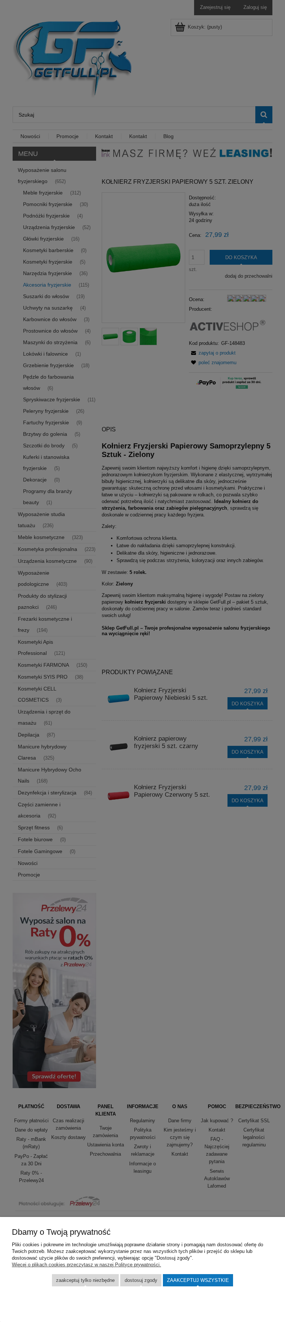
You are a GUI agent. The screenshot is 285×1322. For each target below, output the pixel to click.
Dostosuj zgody (141, 1280)
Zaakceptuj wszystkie (198, 1280)
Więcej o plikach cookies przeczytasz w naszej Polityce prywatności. (86, 1264)
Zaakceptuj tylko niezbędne (85, 1280)
